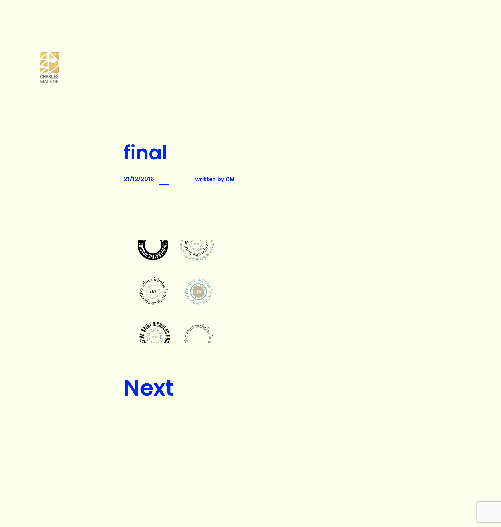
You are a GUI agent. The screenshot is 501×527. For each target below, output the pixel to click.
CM (230, 178)
